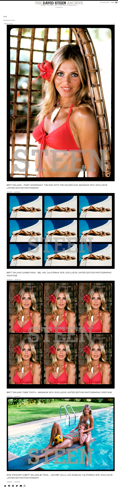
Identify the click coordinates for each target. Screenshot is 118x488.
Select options (25, 192)
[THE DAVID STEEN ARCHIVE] (59, 3)
